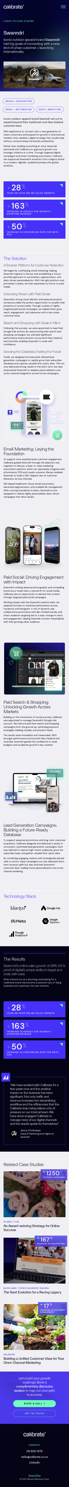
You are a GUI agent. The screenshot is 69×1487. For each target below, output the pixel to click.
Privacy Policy (35, 1475)
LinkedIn (34, 1462)
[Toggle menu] (63, 6)
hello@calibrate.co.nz (34, 1456)
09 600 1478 (34, 1451)
